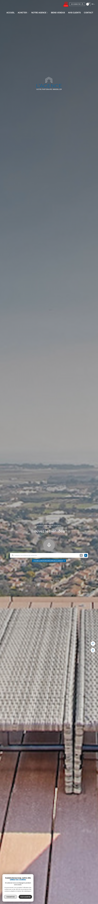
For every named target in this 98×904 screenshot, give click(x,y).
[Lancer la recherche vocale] (49, 544)
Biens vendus (58, 13)
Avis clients (74, 13)
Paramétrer (11, 897)
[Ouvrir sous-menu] (28, 12)
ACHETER (22, 13)
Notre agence (38, 13)
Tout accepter (25, 897)
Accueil (10, 13)
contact (88, 13)
